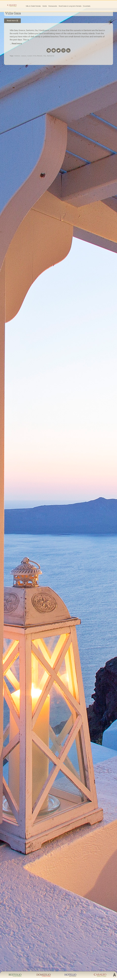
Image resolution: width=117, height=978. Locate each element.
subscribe (82, 952)
